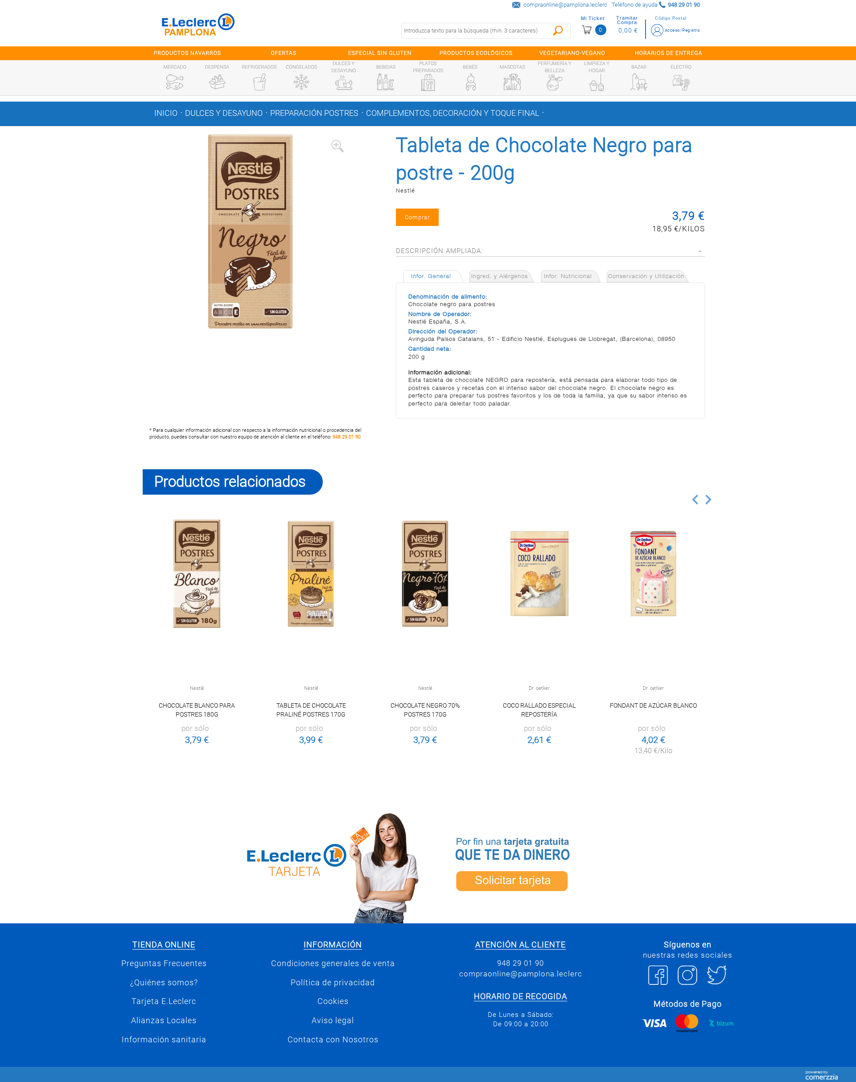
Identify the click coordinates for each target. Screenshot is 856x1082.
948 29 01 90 (347, 437)
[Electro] (681, 82)
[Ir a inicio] (198, 26)
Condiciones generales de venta (333, 963)
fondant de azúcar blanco (653, 705)
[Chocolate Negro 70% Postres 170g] (425, 574)
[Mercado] (175, 82)
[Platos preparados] (428, 82)
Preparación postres (314, 113)
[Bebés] (470, 82)
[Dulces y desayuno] (344, 82)
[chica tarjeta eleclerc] (283, 866)
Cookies (333, 1001)
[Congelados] (301, 82)
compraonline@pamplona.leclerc (565, 4)
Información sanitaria (164, 1039)
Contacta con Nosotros (333, 1039)
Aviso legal (333, 1020)
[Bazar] (639, 82)
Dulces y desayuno (224, 113)
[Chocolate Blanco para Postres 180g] (197, 574)
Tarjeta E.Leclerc (164, 1001)
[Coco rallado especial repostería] (539, 574)
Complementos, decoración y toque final (452, 113)
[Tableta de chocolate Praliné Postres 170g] (311, 574)
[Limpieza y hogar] (596, 82)
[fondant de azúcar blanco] (653, 574)
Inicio (165, 113)
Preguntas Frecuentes (164, 963)
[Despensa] (217, 82)
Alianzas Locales (164, 1020)
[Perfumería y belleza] (554, 82)
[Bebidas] (385, 82)
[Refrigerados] (259, 82)
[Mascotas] (512, 82)
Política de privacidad (333, 982)
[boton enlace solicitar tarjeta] (573, 866)
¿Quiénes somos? (164, 982)
